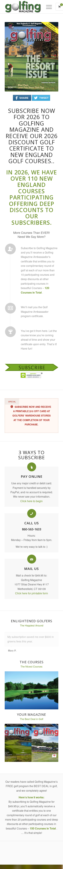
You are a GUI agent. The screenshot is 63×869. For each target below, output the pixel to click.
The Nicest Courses (31, 666)
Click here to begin (31, 501)
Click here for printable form (31, 593)
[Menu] (48, 6)
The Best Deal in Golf (31, 719)
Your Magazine (31, 714)
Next (51, 57)
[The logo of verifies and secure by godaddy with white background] (31, 375)
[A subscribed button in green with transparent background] (31, 367)
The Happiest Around (31, 625)
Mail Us (31, 568)
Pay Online (31, 476)
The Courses (32, 662)
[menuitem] (50, 6)
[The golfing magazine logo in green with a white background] (26, 6)
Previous (12, 57)
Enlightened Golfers (31, 621)
